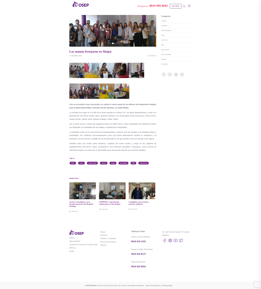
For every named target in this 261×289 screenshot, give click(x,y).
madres (104, 163)
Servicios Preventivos (108, 242)
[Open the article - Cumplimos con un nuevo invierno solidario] (135, 190)
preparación (143, 163)
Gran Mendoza (166, 30)
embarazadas (92, 163)
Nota (163, 35)
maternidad (123, 163)
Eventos (164, 25)
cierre (81, 163)
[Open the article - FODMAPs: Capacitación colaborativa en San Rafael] (105, 190)
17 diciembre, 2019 (75, 56)
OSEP (162, 45)
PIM (133, 163)
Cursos (163, 21)
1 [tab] (113, 43)
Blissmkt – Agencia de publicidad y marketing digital (155, 285)
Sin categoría (166, 54)
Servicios (103, 235)
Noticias (153, 56)
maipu (113, 163)
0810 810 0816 (138, 266)
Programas (165, 50)
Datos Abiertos (74, 241)
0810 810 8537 (138, 254)
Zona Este (164, 64)
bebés (72, 163)
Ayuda (71, 251)
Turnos (163, 59)
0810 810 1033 (138, 241)
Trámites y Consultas (108, 238)
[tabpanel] (112, 31)
